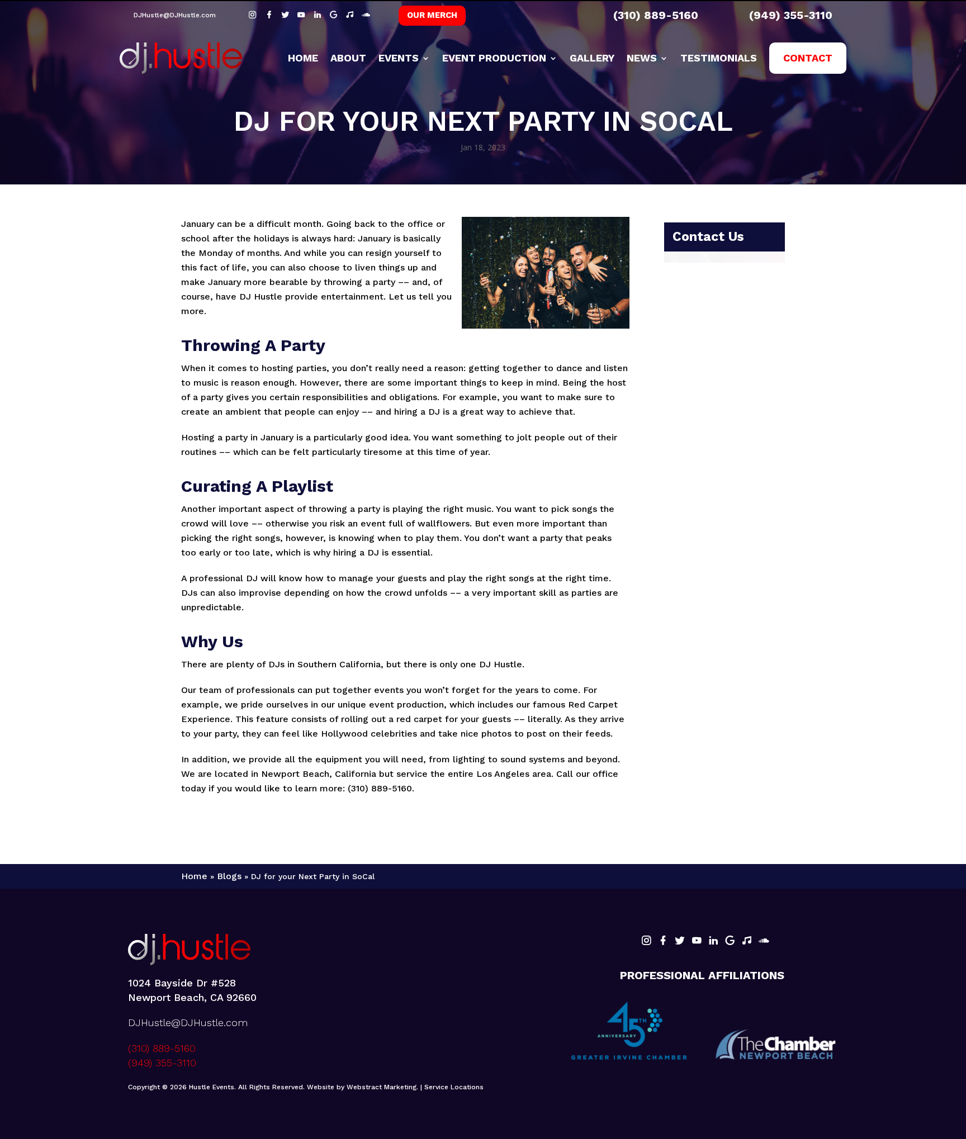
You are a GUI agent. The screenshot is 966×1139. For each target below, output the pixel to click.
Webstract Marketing (381, 1087)
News (642, 58)
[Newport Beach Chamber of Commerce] (775, 1044)
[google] (335, 15)
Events (398, 58)
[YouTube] (303, 15)
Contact (807, 58)
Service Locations (454, 1087)
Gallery (592, 58)
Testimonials (718, 58)
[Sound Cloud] (366, 15)
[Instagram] (254, 15)
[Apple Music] (351, 15)
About (348, 58)
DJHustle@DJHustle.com (175, 15)
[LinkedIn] (319, 15)
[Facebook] (270, 15)
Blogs (229, 876)
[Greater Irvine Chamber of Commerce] (629, 1032)
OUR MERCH (432, 15)
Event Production (494, 58)
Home (303, 58)
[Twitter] (286, 15)
